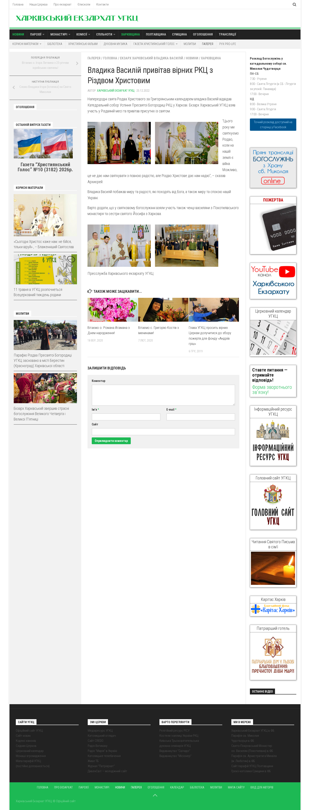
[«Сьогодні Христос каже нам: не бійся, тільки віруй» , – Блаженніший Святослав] (45, 215)
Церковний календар (30, 751)
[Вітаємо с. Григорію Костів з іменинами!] (163, 310)
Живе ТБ (93, 761)
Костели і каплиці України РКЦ (178, 736)
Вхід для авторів (262, 787)
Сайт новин (23, 736)
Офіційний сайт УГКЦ (29, 730)
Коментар (98, 381)
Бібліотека (54, 44)
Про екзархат (62, 4)
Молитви (190, 44)
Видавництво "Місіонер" (175, 756)
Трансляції (227, 34)
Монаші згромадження (31, 756)
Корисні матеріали (25, 44)
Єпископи (84, 4)
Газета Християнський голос (154, 44)
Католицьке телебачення (104, 756)
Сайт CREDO (95, 741)
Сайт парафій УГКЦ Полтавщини (252, 766)
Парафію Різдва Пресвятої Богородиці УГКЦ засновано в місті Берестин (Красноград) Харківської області (43, 360)
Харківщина (130, 34)
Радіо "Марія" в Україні (102, 751)
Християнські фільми (83, 44)
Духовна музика (115, 44)
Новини (18, 34)
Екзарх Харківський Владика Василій (151, 58)
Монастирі (58, 34)
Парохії (35, 34)
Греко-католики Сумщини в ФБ (251, 771)
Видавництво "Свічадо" (174, 751)
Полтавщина (156, 34)
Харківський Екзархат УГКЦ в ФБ (252, 730)
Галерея (207, 44)
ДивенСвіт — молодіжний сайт (107, 771)
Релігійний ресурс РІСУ (174, 730)
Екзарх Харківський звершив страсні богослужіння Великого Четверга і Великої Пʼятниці (41, 413)
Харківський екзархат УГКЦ (116, 90)
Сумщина (179, 34)
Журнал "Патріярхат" (101, 766)
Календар (177, 787)
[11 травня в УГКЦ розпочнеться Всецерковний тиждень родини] (45, 269)
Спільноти (104, 34)
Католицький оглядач (102, 736)
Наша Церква (38, 4)
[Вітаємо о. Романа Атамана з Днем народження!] (113, 310)
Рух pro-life (227, 44)
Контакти (102, 4)
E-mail (171, 409)
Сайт (95, 424)
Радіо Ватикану (97, 746)
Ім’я (95, 409)
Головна (18, 4)
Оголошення (203, 34)
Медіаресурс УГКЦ (100, 730)
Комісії (81, 34)
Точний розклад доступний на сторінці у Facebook (273, 124)
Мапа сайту (236, 787)
